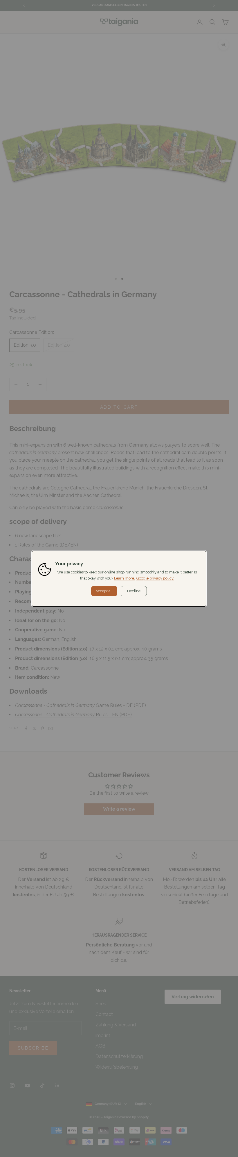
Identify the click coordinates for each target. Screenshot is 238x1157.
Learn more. (124, 578)
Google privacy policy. (155, 578)
